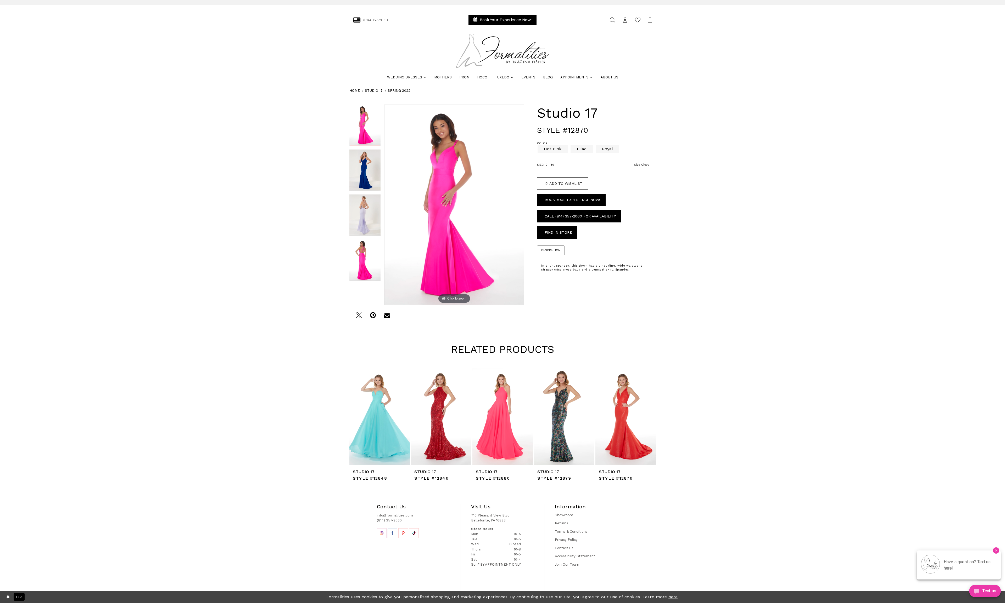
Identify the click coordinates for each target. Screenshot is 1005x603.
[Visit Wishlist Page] (637, 20)
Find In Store (558, 232)
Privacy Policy (566, 540)
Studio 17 (374, 91)
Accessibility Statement (575, 556)
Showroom (564, 515)
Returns (561, 523)
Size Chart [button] (641, 164)
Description (550, 250)
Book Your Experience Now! (572, 200)
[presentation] (379, 416)
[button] (625, 20)
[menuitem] (370, 20)
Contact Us (564, 548)
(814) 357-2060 (389, 520)
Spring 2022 (399, 91)
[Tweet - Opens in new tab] (359, 316)
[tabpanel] (365, 127)
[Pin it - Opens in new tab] (373, 316)
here (673, 596)
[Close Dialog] (8, 597)
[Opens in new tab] (382, 533)
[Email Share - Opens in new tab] (387, 316)
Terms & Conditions (571, 531)
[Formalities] (502, 51)
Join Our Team (567, 564)
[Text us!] (985, 592)
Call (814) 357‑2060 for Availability (580, 216)
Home (354, 91)
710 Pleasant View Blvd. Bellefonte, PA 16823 (491, 517)
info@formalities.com (395, 515)
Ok (19, 596)
